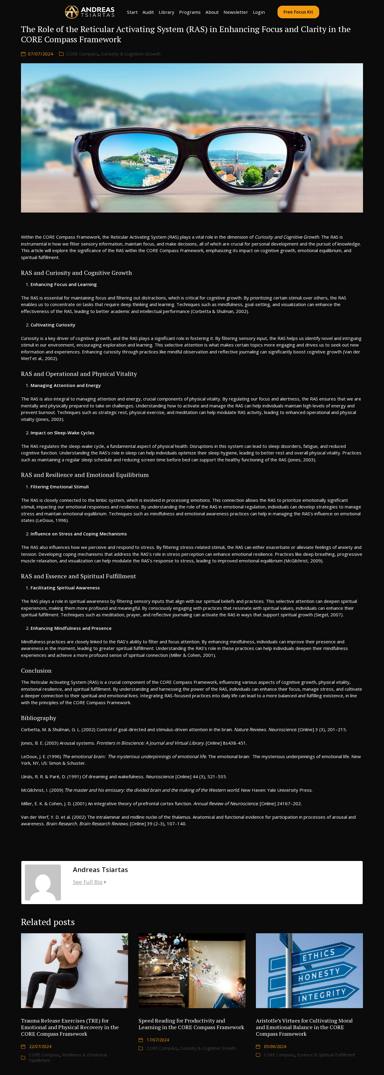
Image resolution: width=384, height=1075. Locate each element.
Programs (190, 12)
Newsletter (236, 12)
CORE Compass (82, 54)
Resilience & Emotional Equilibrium (68, 1057)
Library (166, 12)
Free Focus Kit (298, 12)
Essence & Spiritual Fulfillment (326, 1055)
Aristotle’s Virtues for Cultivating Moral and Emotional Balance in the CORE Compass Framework (304, 1027)
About (212, 12)
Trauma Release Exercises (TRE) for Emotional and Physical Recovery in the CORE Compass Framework (70, 1027)
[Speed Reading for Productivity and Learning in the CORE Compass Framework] (192, 970)
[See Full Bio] (105, 882)
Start (132, 12)
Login (259, 12)
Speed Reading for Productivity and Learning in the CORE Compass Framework (191, 1024)
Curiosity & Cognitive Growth (130, 54)
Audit (148, 12)
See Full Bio (88, 882)
